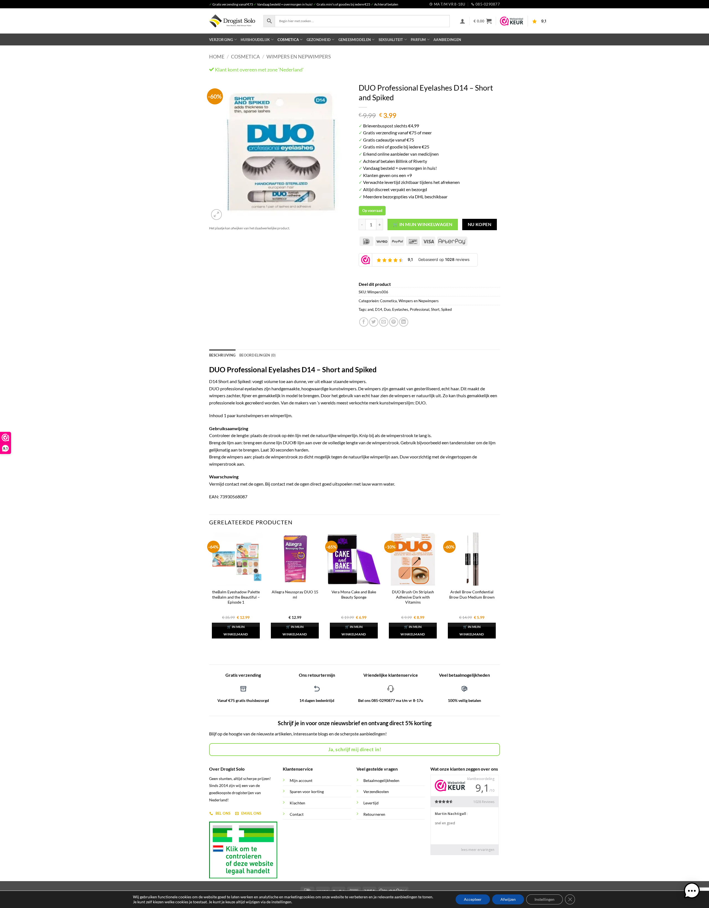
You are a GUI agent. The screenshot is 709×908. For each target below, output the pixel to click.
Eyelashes (400, 309)
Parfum (418, 39)
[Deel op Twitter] (373, 322)
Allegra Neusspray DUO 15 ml (295, 594)
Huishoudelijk (255, 39)
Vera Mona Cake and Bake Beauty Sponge (354, 594)
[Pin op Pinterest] (393, 322)
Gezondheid (319, 39)
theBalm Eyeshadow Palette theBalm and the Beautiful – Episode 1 (236, 596)
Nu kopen (480, 224)
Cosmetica (288, 39)
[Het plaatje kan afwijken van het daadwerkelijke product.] (279, 150)
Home (216, 56)
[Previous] (219, 151)
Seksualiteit (391, 39)
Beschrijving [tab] (222, 355)
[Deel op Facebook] (363, 322)
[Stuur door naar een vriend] (383, 322)
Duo (387, 309)
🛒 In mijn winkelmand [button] (236, 630)
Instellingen (544, 899)
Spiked (446, 309)
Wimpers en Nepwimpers (298, 56)
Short (435, 309)
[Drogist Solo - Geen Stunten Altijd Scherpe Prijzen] (232, 20)
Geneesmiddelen (354, 39)
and (370, 309)
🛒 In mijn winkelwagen (423, 224)
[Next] (341, 151)
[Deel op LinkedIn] (403, 322)
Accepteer (473, 899)
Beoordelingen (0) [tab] (257, 355)
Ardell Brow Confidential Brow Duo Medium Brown (472, 594)
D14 (378, 309)
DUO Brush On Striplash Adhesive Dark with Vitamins (413, 596)
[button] (462, 21)
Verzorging (221, 39)
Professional (419, 309)
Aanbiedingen (447, 39)
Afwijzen (508, 899)
